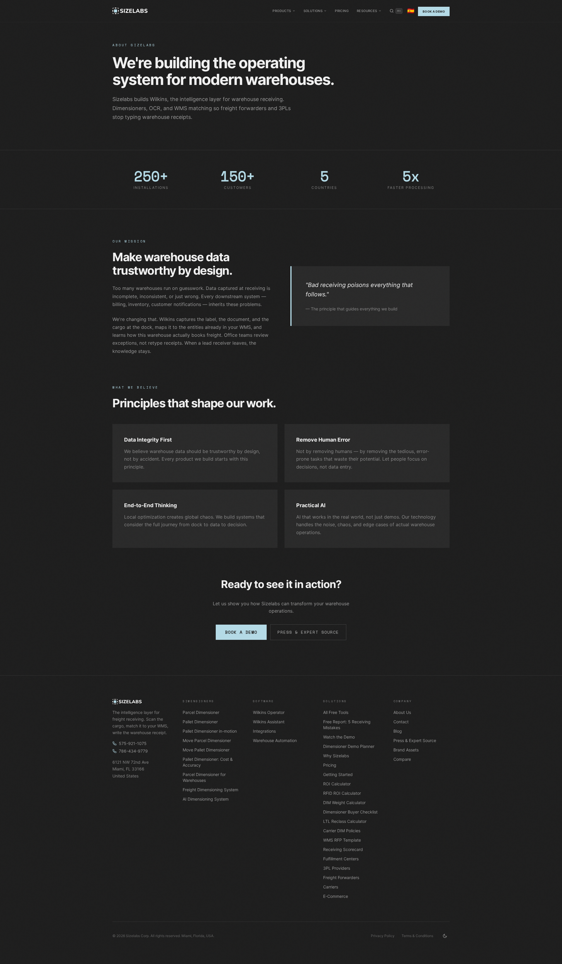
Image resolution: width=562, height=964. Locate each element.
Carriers (330, 886)
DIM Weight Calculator (344, 802)
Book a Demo (434, 11)
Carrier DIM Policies (341, 830)
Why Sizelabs (336, 755)
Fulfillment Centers (341, 858)
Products (282, 11)
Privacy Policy (383, 936)
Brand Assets (406, 749)
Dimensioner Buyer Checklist (350, 811)
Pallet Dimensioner (200, 721)
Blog (397, 731)
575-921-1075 (133, 743)
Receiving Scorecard (343, 849)
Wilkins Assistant (269, 721)
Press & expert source (308, 632)
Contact (401, 721)
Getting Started (338, 774)
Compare (402, 759)
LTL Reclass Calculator (344, 821)
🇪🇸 (410, 10)
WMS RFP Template (342, 839)
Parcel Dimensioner (201, 712)
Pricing (342, 11)
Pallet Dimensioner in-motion (210, 731)
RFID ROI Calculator (342, 793)
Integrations (264, 731)
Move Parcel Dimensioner (207, 740)
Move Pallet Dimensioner (206, 749)
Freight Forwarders (341, 877)
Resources (367, 11)
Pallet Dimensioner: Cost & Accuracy (208, 762)
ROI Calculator (337, 783)
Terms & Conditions (417, 936)
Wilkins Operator (269, 712)
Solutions (313, 11)
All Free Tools (335, 712)
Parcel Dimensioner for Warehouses (204, 777)
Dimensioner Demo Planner (348, 746)
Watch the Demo (339, 736)
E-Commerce (335, 896)
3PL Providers (336, 868)
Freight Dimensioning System (210, 789)
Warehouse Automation (275, 740)
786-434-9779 (133, 750)
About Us (402, 712)
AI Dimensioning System (206, 799)
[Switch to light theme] (445, 936)
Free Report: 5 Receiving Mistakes (347, 724)
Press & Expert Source (414, 740)
